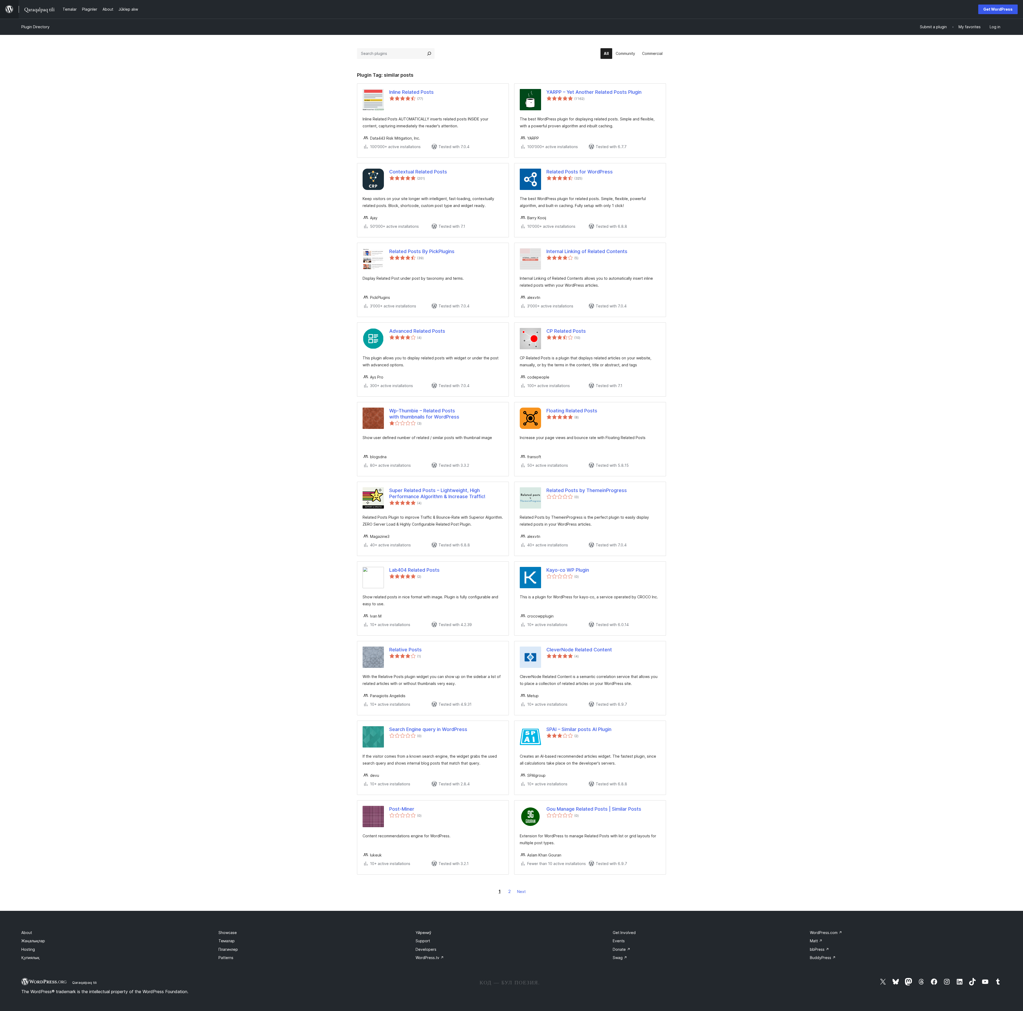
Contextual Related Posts (418, 171)
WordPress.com (826, 932)
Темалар (226, 941)
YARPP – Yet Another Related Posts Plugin (594, 92)
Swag (620, 957)
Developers (426, 949)
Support (423, 941)
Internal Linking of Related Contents (586, 251)
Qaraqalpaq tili (84, 982)
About (26, 932)
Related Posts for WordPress (579, 171)
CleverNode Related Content (579, 649)
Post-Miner (401, 809)
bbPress (819, 949)
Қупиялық (30, 957)
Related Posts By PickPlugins (421, 251)
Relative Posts (405, 649)
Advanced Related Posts (417, 331)
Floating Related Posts (571, 410)
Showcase (227, 932)
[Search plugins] (429, 53)
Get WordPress (998, 9)
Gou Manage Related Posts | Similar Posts (593, 809)
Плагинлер (228, 949)
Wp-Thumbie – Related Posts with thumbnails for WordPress (424, 414)
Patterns (225, 957)
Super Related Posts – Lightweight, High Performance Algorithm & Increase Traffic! (437, 493)
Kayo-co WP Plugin (567, 570)
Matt (816, 941)
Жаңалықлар (33, 941)
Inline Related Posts (411, 92)
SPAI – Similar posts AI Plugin (578, 729)
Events (619, 941)
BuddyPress (823, 957)
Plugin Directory (35, 27)
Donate (621, 949)
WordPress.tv (430, 957)
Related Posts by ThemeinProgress (586, 490)
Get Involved (624, 932)
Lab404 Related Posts (414, 570)
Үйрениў (423, 932)
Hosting (28, 949)
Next (521, 891)
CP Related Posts (566, 331)
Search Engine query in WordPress (428, 729)
